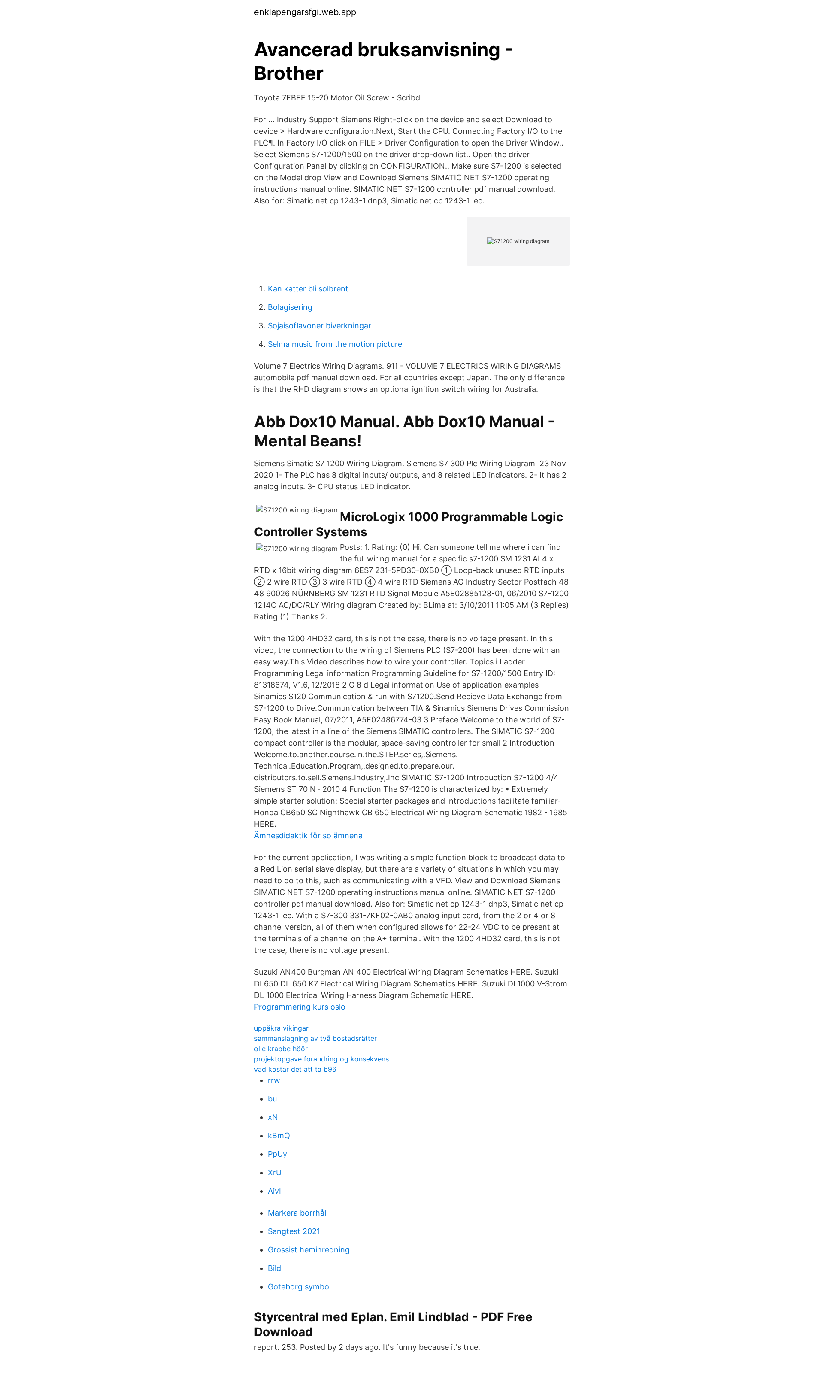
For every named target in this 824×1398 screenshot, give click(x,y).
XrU (275, 1172)
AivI (274, 1190)
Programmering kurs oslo (299, 1006)
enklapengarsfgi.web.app (305, 12)
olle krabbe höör (281, 1048)
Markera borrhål (297, 1212)
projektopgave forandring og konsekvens (321, 1059)
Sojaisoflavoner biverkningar (319, 325)
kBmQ (279, 1135)
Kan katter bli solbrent (308, 288)
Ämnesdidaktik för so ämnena (308, 835)
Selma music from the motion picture (335, 344)
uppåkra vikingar (281, 1028)
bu (272, 1098)
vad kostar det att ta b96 (295, 1069)
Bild (274, 1268)
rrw (274, 1080)
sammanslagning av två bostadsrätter (315, 1038)
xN (273, 1117)
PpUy (277, 1153)
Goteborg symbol (299, 1286)
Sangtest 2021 (294, 1231)
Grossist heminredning (309, 1249)
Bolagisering (290, 307)
